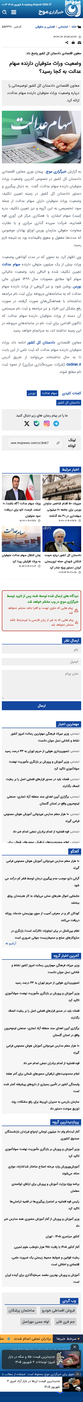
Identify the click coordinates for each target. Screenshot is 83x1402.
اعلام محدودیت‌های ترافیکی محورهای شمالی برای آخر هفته (42, 1073)
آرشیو (12, 943)
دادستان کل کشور (41, 342)
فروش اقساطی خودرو (58, 1310)
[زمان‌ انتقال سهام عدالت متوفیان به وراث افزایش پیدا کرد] (21, 539)
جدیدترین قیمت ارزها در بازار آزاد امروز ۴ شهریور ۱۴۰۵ (33, 1384)
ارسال (42, 705)
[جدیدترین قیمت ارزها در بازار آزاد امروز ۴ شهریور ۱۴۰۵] (72, 1384)
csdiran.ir (73, 364)
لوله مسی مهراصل (35, 1322)
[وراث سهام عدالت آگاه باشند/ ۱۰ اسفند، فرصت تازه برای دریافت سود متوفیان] (21, 487)
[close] (75, 1347)
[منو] (13, 12)
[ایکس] (27, 423)
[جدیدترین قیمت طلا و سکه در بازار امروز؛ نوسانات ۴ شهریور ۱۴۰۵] (68, 1359)
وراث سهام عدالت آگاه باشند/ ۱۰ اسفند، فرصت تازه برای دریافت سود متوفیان (22, 509)
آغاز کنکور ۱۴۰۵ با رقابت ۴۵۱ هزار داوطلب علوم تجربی (46, 1247)
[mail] (79, 43)
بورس (77, 286)
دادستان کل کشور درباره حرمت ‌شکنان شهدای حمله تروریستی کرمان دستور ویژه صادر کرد (62, 561)
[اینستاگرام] (47, 423)
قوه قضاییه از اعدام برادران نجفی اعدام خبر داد (51, 1063)
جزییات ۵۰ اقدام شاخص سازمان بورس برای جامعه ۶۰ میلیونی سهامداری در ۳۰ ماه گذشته (62, 509)
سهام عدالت (11, 264)
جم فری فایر (65, 1322)
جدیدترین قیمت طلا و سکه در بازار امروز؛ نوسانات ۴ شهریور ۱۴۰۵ (31, 1359)
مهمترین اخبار (68, 724)
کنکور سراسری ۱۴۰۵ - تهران (62, 1236)
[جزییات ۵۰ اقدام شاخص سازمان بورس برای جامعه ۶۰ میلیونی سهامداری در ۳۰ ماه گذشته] (61, 487)
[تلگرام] (56, 423)
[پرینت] (73, 43)
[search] (5, 12)
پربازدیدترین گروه (66, 1122)
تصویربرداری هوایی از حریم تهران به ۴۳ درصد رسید (47, 982)
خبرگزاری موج (56, 171)
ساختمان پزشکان (22, 1310)
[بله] (36, 423)
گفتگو (75, 851)
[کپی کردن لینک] (35, 443)
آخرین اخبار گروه (66, 956)
